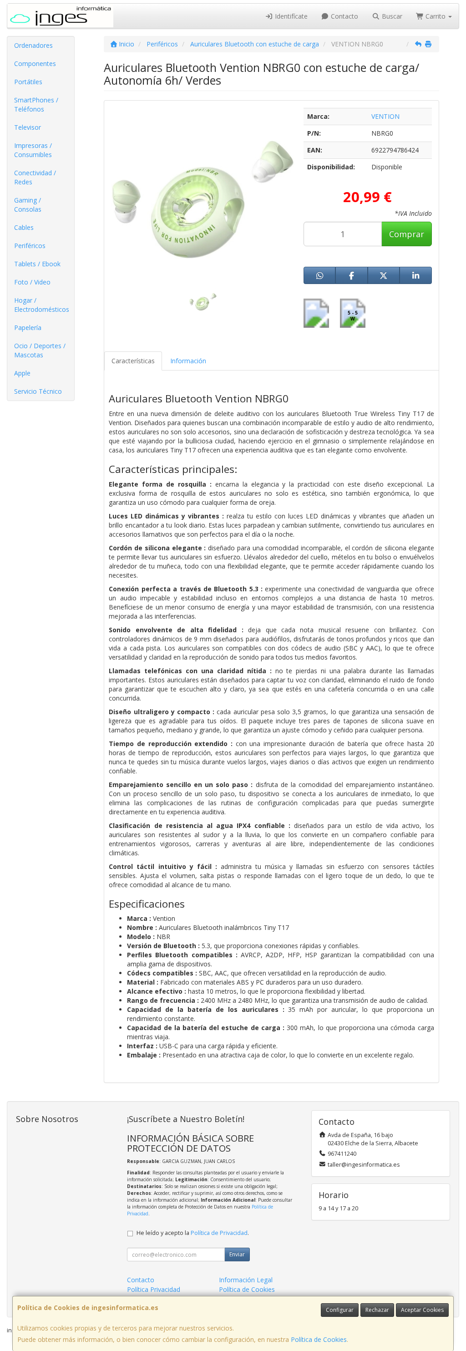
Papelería (27, 327)
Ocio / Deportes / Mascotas (40, 350)
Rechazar (377, 1310)
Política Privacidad (153, 1289)
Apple (22, 373)
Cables (24, 227)
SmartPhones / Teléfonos (36, 104)
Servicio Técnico (38, 391)
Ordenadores (33, 45)
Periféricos (30, 245)
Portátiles (28, 81)
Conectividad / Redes (35, 177)
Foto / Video (32, 282)
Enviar (237, 1254)
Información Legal (246, 1279)
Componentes (35, 63)
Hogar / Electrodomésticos (41, 305)
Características (133, 360)
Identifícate (290, 16)
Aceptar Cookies (422, 1310)
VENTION (385, 116)
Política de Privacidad (219, 1233)
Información (188, 360)
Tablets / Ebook (37, 263)
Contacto (343, 16)
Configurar (340, 1310)
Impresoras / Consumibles (33, 150)
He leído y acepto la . (193, 1233)
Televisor (27, 127)
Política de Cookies (319, 1339)
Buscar (391, 16)
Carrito (435, 16)
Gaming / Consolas (27, 204)
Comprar (406, 234)
